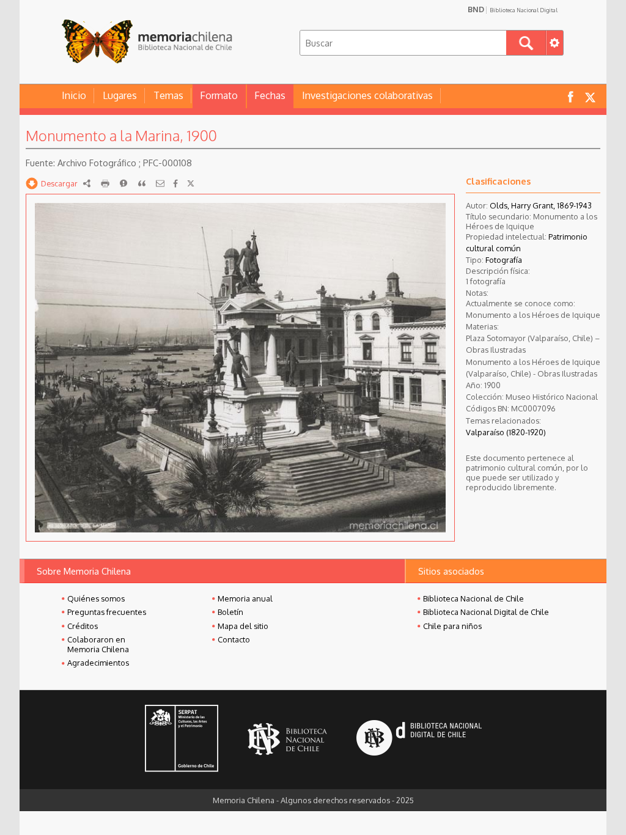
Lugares (120, 95)
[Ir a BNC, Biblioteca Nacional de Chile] (287, 739)
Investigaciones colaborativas (367, 95)
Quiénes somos (96, 598)
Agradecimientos (98, 663)
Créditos (82, 626)
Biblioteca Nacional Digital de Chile (486, 612)
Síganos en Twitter (590, 96)
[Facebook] (175, 183)
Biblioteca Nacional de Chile (473, 598)
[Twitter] (191, 183)
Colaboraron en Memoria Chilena (98, 644)
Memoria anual (245, 598)
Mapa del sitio (243, 626)
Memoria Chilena (146, 41)
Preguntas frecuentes (106, 612)
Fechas (269, 95)
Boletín (230, 612)
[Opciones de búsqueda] (554, 43)
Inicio (74, 95)
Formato (219, 95)
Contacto (234, 639)
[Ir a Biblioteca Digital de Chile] (419, 739)
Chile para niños (452, 626)
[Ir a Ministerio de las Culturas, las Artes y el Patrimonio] (181, 739)
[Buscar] (526, 43)
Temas (168, 95)
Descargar (59, 183)
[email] (160, 183)
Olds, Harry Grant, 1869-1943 (541, 205)
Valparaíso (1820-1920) (506, 432)
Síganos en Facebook (570, 96)
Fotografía (503, 260)
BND (513, 9)
